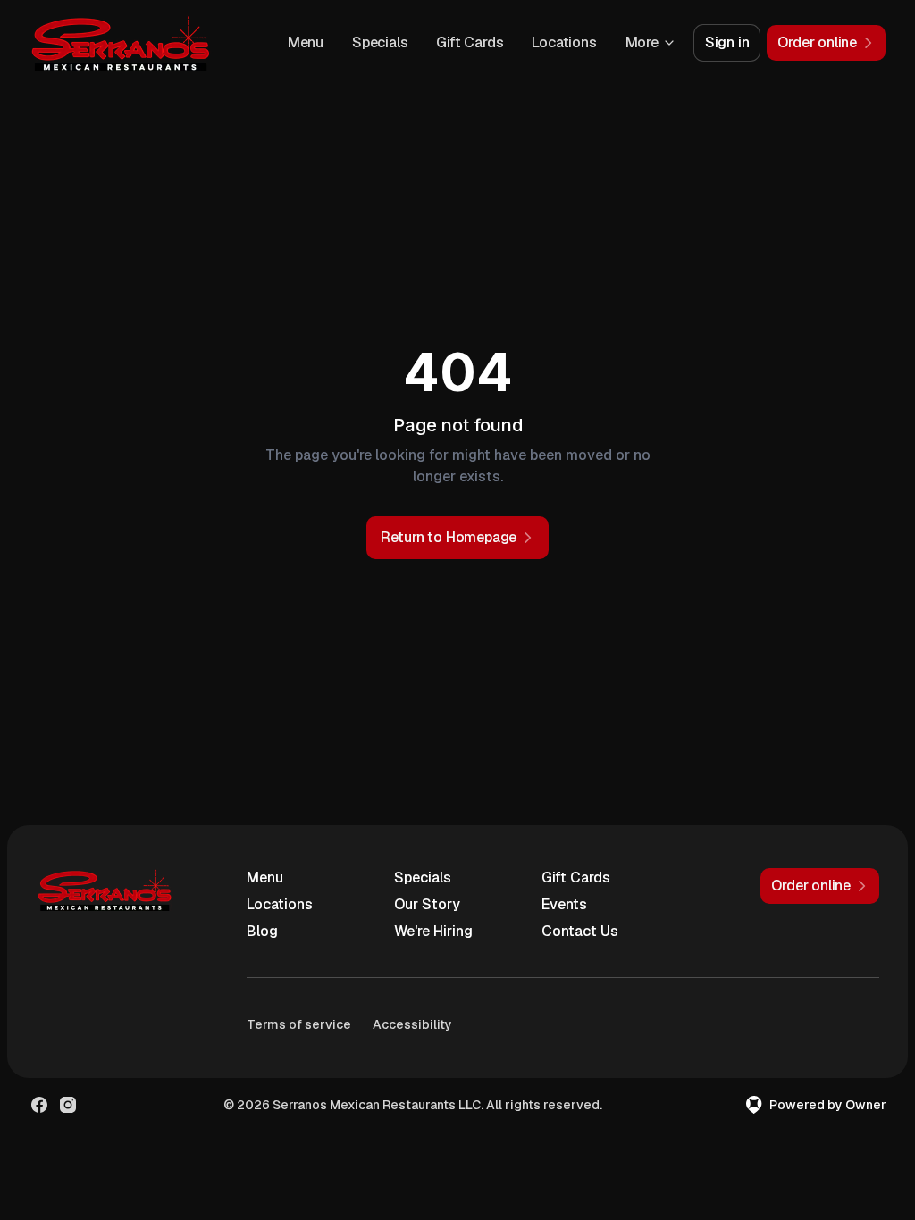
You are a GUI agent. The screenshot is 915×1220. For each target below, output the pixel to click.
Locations (564, 42)
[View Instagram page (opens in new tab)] (68, 1105)
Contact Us (579, 931)
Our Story (427, 904)
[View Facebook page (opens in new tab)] (39, 1105)
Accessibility (412, 1024)
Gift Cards (469, 42)
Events (564, 904)
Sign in (727, 42)
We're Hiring (433, 931)
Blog (262, 931)
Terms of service (299, 1024)
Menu (305, 42)
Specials (379, 42)
